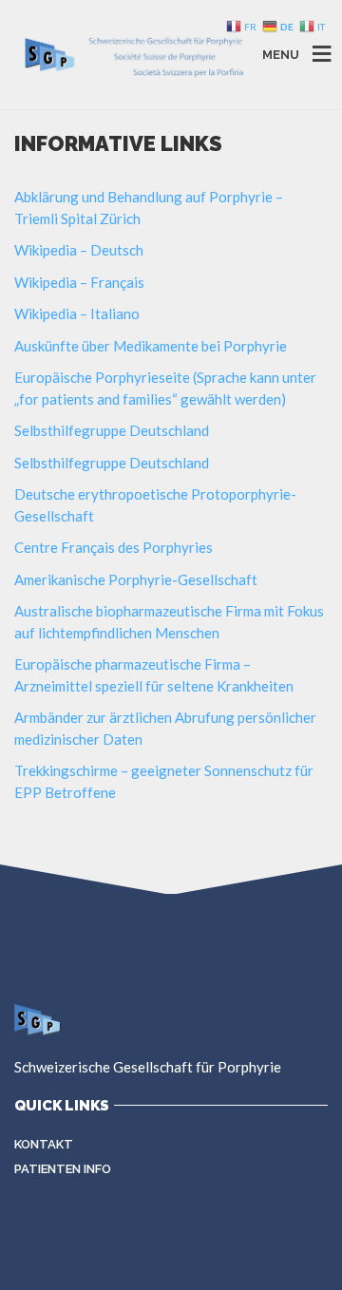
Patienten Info (62, 1169)
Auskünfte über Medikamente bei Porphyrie (150, 345)
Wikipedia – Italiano (77, 313)
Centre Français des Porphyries (113, 547)
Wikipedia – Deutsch (78, 249)
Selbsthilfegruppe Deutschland (111, 430)
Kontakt (43, 1144)
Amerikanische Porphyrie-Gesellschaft (135, 579)
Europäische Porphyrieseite (102, 377)
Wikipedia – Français (79, 282)
